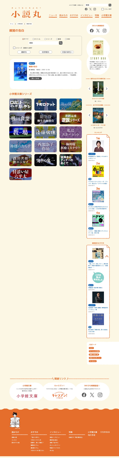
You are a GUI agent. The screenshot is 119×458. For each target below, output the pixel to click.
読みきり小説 (15, 442)
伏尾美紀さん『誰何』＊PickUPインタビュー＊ (98, 157)
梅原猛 (33, 70)
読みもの (63, 15)
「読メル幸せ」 (35, 437)
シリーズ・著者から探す (24, 48)
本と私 (52, 450)
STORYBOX (105, 432)
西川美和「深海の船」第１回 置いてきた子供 (98, 330)
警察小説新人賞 (94, 354)
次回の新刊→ (67, 52)
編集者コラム (34, 445)
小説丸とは (80, 5)
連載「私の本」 (54, 442)
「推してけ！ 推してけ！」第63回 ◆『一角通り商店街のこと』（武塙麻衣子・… (98, 265)
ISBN (68, 39)
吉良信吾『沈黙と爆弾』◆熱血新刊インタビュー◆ (98, 308)
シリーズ (49, 39)
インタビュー (86, 15)
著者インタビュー (55, 437)
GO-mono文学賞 (94, 351)
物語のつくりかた (55, 448)
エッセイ (14, 440)
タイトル (37, 39)
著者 (59, 39)
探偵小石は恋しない (95, 358)
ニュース (53, 15)
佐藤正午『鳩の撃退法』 (76, 437)
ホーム (11, 24)
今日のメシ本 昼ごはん (37, 450)
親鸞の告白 (31, 63)
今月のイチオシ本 (36, 440)
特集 (97, 15)
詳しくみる (35, 78)
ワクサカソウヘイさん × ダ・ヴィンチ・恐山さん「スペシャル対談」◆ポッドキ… (98, 183)
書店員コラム (34, 448)
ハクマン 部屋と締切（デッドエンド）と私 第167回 (98, 232)
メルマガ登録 (72, 5)
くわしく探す (108, 9)
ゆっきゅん (93, 361)
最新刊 (24, 52)
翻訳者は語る (54, 440)
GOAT (91, 348)
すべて (26, 39)
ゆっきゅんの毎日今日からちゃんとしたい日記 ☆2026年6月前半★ (98, 208)
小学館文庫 (106, 15)
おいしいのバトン (55, 445)
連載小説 (14, 437)
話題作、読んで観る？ (37, 442)
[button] (90, 89)
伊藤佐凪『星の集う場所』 (95, 287)
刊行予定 (91, 435)
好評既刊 (45, 52)
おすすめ (74, 15)
